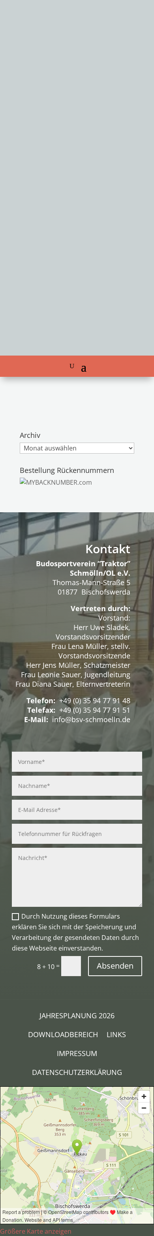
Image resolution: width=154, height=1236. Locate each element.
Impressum (77, 1054)
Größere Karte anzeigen (35, 1231)
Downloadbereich (63, 1035)
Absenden (115, 965)
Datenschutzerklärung (77, 1073)
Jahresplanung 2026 (77, 1016)
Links (116, 1035)
